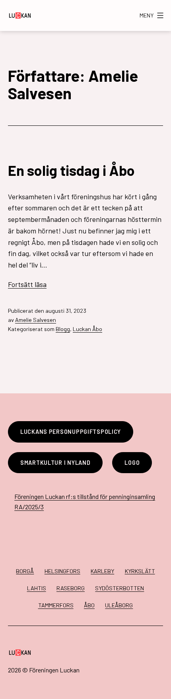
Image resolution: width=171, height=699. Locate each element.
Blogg (63, 328)
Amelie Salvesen (35, 319)
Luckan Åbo (87, 328)
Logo (132, 462)
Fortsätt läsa (27, 284)
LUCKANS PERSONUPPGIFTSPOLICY (70, 431)
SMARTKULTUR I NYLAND (55, 462)
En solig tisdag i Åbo (71, 170)
